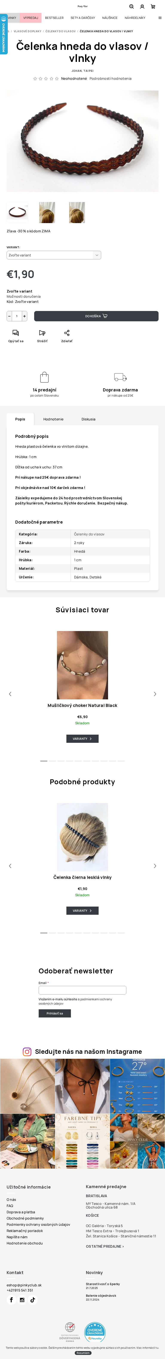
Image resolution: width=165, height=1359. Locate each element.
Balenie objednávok (101, 1295)
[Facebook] (12, 1300)
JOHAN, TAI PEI (82, 71)
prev (10, 694)
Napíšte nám (17, 1237)
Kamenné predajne (106, 1186)
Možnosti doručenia (24, 296)
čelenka (49, 446)
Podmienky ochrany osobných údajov (38, 1224)
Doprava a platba (21, 1212)
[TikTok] (33, 1300)
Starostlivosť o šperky (103, 1283)
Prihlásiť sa (55, 1013)
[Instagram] (22, 1300)
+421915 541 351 (20, 1290)
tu (157, 1348)
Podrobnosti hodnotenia (111, 78)
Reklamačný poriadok (25, 1230)
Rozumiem (83, 1353)
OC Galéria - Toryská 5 (104, 1225)
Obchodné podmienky (25, 1218)
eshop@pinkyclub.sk (24, 1285)
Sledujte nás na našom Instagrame (88, 1051)
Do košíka (93, 316)
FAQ (10, 1205)
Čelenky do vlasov (89, 534)
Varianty (80, 739)
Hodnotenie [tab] (53, 419)
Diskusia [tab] (89, 419)
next (155, 694)
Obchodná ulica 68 (102, 1207)
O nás (11, 1199)
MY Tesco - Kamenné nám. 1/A (111, 1203)
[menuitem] (10, 18)
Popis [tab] (20, 419)
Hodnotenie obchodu (25, 1243)
